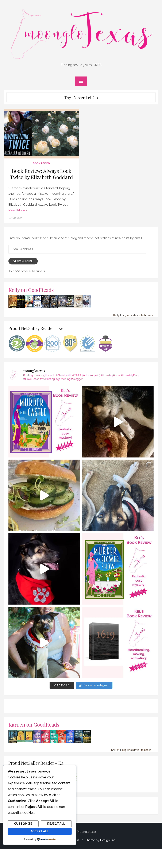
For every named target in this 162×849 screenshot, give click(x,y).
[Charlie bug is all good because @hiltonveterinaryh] (118, 421)
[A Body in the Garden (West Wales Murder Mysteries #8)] (86, 742)
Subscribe (23, 261)
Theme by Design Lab (100, 840)
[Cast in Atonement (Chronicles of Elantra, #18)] (70, 306)
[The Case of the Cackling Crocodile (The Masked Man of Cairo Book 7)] (12, 307)
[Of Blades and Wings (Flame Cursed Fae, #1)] (45, 307)
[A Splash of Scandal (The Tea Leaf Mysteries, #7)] (54, 742)
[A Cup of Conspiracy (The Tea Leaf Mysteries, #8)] (62, 742)
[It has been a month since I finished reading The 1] (118, 642)
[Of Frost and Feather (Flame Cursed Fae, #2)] (54, 307)
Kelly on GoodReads (31, 289)
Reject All (56, 823)
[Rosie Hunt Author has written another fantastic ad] (118, 569)
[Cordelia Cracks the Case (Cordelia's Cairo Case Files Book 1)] (21, 741)
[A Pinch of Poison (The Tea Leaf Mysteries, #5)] (37, 742)
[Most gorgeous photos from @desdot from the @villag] (44, 569)
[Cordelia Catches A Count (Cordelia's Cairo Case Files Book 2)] (29, 741)
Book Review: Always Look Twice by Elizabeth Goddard (41, 174)
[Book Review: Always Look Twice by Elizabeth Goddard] (41, 133)
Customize (23, 823)
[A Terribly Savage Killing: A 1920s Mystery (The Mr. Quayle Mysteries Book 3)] (78, 742)
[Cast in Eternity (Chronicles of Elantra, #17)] (62, 306)
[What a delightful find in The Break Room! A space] (44, 495)
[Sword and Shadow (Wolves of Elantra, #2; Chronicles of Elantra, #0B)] (86, 306)
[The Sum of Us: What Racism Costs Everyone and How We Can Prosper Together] (29, 306)
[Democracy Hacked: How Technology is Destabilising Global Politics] (21, 306)
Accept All (39, 831)
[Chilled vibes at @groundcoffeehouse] (118, 495)
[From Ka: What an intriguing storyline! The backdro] (44, 421)
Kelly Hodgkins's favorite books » (133, 315)
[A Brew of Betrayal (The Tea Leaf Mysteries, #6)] (45, 742)
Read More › (17, 210)
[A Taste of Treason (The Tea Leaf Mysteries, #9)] (70, 742)
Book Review (41, 163)
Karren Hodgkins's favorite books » (132, 749)
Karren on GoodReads (33, 724)
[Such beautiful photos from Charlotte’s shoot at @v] (44, 642)
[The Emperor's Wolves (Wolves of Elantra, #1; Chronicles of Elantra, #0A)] (78, 306)
